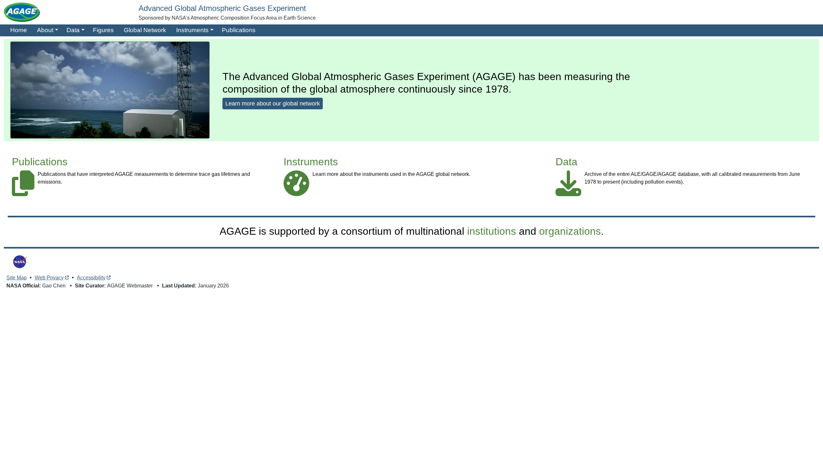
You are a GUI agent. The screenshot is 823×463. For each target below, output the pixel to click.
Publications (239, 30)
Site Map (16, 277)
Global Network (145, 30)
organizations (570, 231)
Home (18, 30)
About (45, 30)
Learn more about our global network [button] (272, 103)
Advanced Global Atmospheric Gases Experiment (222, 8)
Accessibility (91, 277)
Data (73, 30)
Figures (103, 30)
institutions (491, 231)
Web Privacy (49, 277)
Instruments (192, 30)
